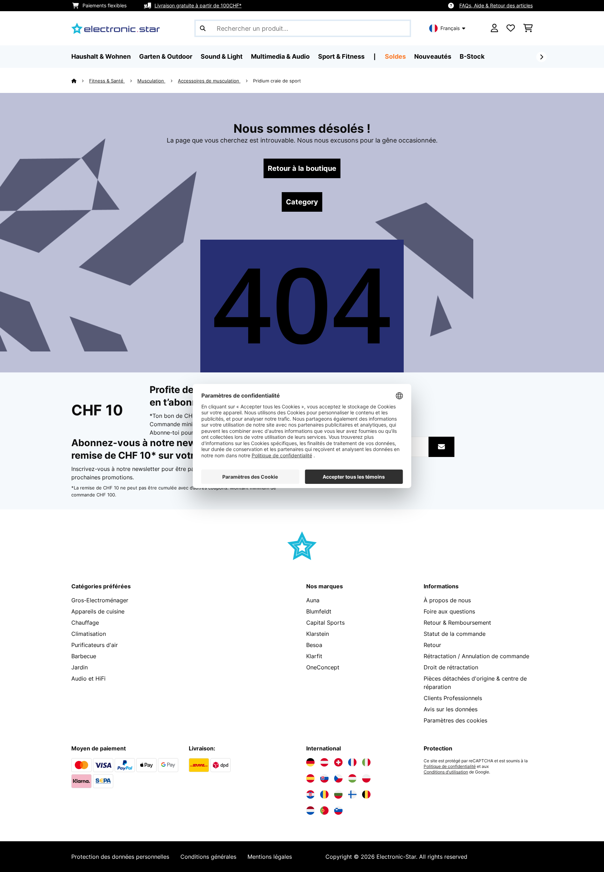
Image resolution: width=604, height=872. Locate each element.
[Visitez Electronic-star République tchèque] (338, 778)
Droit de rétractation (451, 667)
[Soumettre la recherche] (203, 28)
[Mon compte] (494, 28)
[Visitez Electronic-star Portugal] (324, 810)
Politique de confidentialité (450, 766)
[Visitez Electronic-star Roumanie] (324, 794)
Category (302, 202)
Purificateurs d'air (94, 644)
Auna (312, 600)
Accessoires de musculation (209, 80)
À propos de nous (447, 600)
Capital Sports (325, 622)
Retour (432, 644)
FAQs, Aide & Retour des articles (496, 5)
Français (450, 28)
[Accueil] (80, 80)
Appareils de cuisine (97, 611)
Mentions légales (269, 856)
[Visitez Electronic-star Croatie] (310, 794)
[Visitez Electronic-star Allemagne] (310, 762)
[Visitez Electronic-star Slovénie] (338, 810)
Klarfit (314, 656)
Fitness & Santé (107, 80)
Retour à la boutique (302, 168)
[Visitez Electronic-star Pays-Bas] (310, 810)
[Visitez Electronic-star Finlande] (352, 794)
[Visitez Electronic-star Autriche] (324, 762)
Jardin (79, 667)
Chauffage (85, 622)
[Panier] (528, 28)
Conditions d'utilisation (446, 772)
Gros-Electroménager (99, 600)
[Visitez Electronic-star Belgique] (366, 794)
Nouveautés (432, 56)
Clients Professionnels (453, 698)
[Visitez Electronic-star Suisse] (338, 762)
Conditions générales (208, 856)
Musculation (151, 80)
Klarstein (317, 633)
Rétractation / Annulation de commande (476, 656)
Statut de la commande (455, 633)
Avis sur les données (450, 709)
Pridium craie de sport (277, 80)
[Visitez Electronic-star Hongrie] (352, 778)
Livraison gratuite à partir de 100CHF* (198, 5)
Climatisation (88, 633)
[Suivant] (541, 57)
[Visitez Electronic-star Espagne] (310, 778)
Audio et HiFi (88, 678)
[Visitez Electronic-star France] (352, 762)
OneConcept (322, 667)
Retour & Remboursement (457, 622)
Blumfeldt (318, 611)
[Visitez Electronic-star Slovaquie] (324, 778)
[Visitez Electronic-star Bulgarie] (338, 794)
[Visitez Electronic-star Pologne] (366, 778)
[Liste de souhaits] (510, 28)
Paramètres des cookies (455, 720)
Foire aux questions (449, 611)
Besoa (314, 644)
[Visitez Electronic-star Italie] (366, 762)
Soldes (395, 56)
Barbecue (83, 656)
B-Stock (472, 56)
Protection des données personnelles (120, 856)
